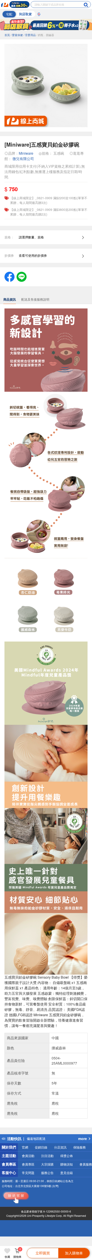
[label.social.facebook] (9, 276)
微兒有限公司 (23, 158)
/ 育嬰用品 (30, 35)
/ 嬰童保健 (17, 35)
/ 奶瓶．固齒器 (45, 35)
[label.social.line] (22, 276)
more (82, 1138)
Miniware (26, 153)
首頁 (7, 35)
